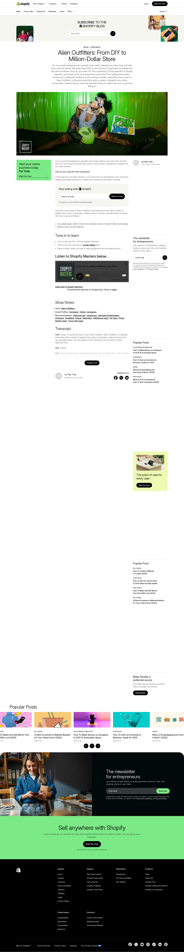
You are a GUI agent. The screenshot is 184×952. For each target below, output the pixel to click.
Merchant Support (94, 874)
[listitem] (92, 727)
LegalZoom (91, 315)
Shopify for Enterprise (154, 890)
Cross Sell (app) (75, 321)
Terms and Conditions (144, 798)
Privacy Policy (153, 269)
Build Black (62, 921)
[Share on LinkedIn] (127, 378)
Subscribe (163, 791)
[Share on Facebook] (116, 378)
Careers (61, 878)
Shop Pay (149, 878)
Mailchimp (87, 318)
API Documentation (124, 878)
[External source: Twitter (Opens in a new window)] (136, 944)
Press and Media (64, 886)
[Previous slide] (86, 746)
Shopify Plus (150, 882)
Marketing (52, 11)
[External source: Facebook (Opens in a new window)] (130, 944)
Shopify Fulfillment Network (156, 886)
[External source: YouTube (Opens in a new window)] (142, 944)
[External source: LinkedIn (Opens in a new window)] (160, 944)
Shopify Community (95, 890)
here (114, 290)
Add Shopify (140, 693)
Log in (146, 4)
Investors (61, 882)
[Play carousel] (92, 746)
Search (162, 11)
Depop (78, 318)
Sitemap (73, 946)
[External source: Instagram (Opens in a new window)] (148, 944)
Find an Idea (28, 11)
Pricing (64, 4)
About (60, 874)
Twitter (82, 312)
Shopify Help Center (95, 878)
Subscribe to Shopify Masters (69, 287)
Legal (60, 897)
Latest (61, 11)
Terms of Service (43, 946)
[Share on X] (121, 378)
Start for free (159, 4)
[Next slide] (98, 746)
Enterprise (74, 4)
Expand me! (92, 363)
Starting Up (41, 11)
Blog (18, 11)
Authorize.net (79, 315)
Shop (147, 874)
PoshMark (69, 318)
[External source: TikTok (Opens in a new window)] (154, 944)
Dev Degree (120, 882)
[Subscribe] (112, 33)
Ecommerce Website (95, 925)
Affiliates (61, 893)
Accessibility (63, 925)
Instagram (91, 312)
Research (61, 929)
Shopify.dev (120, 874)
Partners (61, 890)
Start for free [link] (117, 196)
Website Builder (93, 921)
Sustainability (63, 918)
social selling (89, 245)
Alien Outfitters (68, 308)
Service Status (63, 901)
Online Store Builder (95, 918)
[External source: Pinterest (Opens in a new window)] (166, 944)
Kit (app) (114, 318)
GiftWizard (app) (101, 318)
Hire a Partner (92, 882)
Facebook (73, 312)
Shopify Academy (94, 886)
